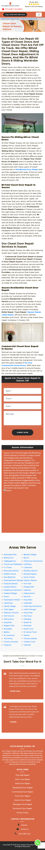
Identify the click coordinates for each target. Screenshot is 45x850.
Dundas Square (30, 574)
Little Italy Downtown (33, 606)
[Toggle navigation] (39, 14)
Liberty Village (10, 606)
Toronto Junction (11, 642)
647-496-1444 (24, 834)
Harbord (27, 590)
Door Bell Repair (22, 775)
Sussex (27, 635)
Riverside (27, 626)
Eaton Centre (29, 577)
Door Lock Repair (22, 779)
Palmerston (9, 619)
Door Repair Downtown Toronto (29, 845)
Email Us (24, 829)
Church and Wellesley (13, 564)
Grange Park (29, 587)
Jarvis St (27, 597)
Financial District (11, 584)
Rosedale (8, 629)
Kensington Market (12, 600)
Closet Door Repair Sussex (28, 19)
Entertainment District (13, 580)
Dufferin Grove (10, 574)
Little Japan (9, 609)
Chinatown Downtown (33, 561)
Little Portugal (30, 609)
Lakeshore (8, 603)
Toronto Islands (30, 639)
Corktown (28, 567)
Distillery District (30, 571)
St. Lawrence (9, 635)
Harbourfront (29, 593)
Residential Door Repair (27, 169)
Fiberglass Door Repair (22, 804)
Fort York (27, 584)
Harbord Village (10, 593)
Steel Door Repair (22, 783)
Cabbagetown (10, 561)
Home (4, 19)
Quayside (8, 622)
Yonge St (7, 645)
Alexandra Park (10, 555)
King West (28, 600)
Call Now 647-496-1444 (15, 15)
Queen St (27, 622)
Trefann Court (29, 642)
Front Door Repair (22, 796)
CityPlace (28, 564)
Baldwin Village (30, 555)
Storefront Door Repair (22, 808)
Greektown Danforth (12, 590)
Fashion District (30, 580)
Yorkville (27, 645)
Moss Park (28, 613)
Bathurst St (8, 558)
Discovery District (11, 571)
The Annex (8, 639)
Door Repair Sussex (13, 19)
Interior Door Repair (22, 800)
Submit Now (22, 432)
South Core (28, 629)
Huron (6, 597)
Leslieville (28, 603)
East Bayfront (9, 577)
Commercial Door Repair (22, 792)
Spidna (7, 632)
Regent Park (9, 626)
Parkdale (27, 619)
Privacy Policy (22, 813)
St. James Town (30, 632)
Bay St (26, 558)
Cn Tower (8, 567)
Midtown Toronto (11, 613)
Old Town (28, 616)
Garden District (10, 587)
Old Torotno (9, 616)
